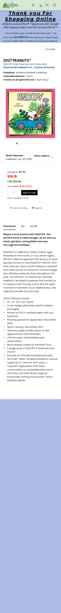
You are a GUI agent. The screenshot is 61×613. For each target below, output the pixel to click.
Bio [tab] (23, 226)
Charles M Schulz (44, 67)
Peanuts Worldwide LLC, (18, 67)
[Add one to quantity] (18, 192)
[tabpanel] (30, 312)
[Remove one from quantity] (9, 192)
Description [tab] (9, 226)
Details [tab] (33, 226)
